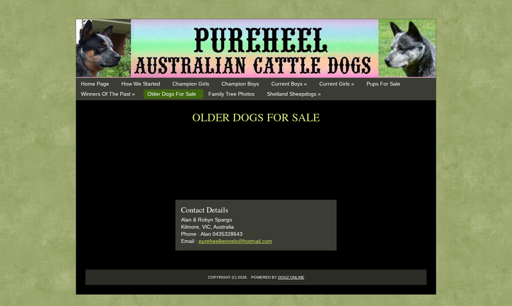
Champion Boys (240, 84)
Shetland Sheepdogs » (294, 94)
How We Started (140, 84)
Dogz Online (291, 277)
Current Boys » (289, 84)
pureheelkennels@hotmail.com (235, 241)
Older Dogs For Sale (171, 94)
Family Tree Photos (231, 94)
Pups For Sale (383, 84)
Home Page (95, 84)
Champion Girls (190, 84)
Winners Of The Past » (108, 94)
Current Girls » (336, 84)
